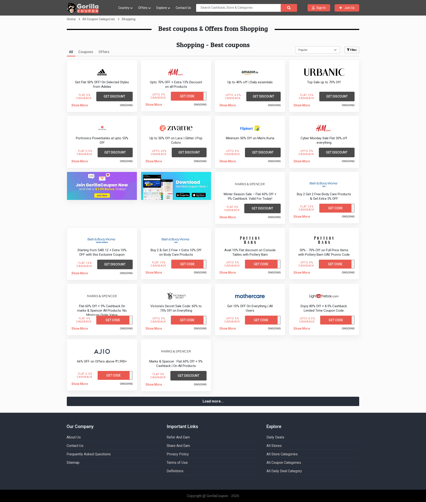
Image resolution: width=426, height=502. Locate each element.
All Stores (274, 446)
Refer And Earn (178, 437)
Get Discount (114, 96)
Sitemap (73, 462)
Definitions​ (175, 471)
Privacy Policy (178, 454)
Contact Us (183, 8)
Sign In (321, 8)
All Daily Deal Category (284, 471)
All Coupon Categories (283, 462)
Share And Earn (178, 446)
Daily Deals (275, 437)
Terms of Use (177, 462)
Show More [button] (79, 105)
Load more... (213, 401)
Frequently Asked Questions (89, 454)
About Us (74, 437)
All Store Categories (282, 454)
